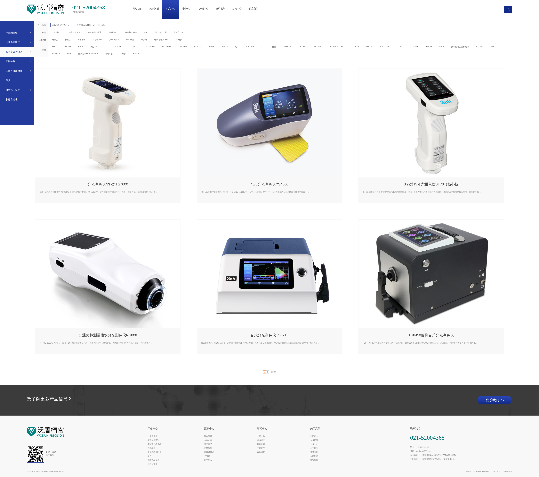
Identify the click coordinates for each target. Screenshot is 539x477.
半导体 (207, 456)
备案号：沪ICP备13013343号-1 (478, 472)
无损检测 (10, 61)
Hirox (225, 47)
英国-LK (93, 47)
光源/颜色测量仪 (84, 25)
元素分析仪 (97, 39)
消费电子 (208, 444)
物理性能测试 (13, 42)
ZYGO (54, 47)
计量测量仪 (12, 32)
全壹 (274, 47)
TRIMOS (415, 47)
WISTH (67, 47)
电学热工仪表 (13, 90)
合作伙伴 (187, 8)
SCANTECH (133, 47)
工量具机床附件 (14, 71)
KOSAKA (198, 47)
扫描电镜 (81, 39)
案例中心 (204, 8)
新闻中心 (237, 8)
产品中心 (170, 8)
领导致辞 (314, 460)
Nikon (369, 47)
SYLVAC (479, 47)
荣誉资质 (314, 452)
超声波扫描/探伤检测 (460, 47)
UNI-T (493, 47)
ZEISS (80, 47)
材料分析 (179, 39)
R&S (69, 53)
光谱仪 (55, 39)
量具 (8, 80)
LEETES (318, 47)
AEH (106, 47)
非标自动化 (12, 99)
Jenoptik (150, 47)
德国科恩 (109, 53)
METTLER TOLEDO (338, 47)
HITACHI (287, 47)
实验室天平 (114, 39)
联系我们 (253, 8)
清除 (103, 25)
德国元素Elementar (88, 53)
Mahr (429, 47)
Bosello (384, 47)
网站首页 (137, 8)
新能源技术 (209, 452)
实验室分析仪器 (14, 52)
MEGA (356, 47)
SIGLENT (56, 53)
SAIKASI (250, 47)
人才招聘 (314, 456)
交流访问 (261, 448)
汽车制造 (208, 448)
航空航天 (208, 460)
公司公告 (261, 436)
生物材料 (208, 440)
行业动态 (261, 440)
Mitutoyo (167, 47)
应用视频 (220, 8)
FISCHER (400, 47)
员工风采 (314, 448)
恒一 (237, 47)
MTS (263, 47)
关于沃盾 (154, 8)
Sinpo (212, 47)
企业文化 (314, 444)
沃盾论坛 (261, 444)
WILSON (183, 47)
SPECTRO (302, 47)
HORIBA (136, 53)
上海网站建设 (507, 472)
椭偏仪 (68, 39)
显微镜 (144, 39)
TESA (441, 47)
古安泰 (123, 53)
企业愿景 (314, 440)
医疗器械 (208, 436)
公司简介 (314, 436)
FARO (118, 47)
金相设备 (130, 39)
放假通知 (261, 452)
